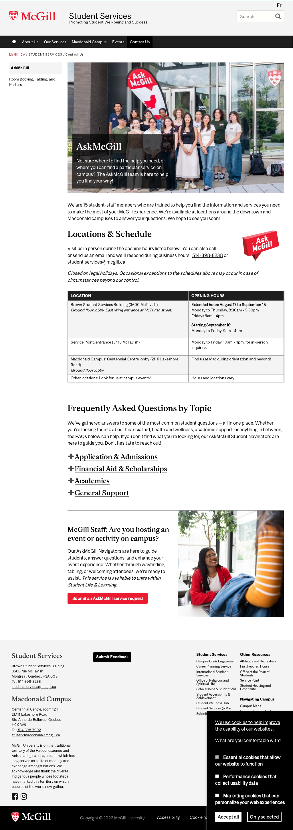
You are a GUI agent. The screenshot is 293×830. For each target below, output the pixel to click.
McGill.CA (17, 54)
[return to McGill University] (31, 818)
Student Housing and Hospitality (255, 687)
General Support (102, 493)
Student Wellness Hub (212, 703)
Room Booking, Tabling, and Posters (32, 82)
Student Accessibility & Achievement (213, 696)
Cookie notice (202, 817)
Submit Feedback (112, 656)
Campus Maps (250, 706)
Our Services (55, 42)
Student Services (100, 16)
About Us (30, 42)
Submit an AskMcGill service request (107, 598)
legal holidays (103, 273)
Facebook (15, 796)
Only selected (264, 816)
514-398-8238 (207, 255)
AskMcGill (20, 68)
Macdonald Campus (89, 42)
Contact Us (140, 42)
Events (118, 42)
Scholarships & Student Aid (216, 689)
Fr (279, 5)
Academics (92, 481)
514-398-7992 (29, 730)
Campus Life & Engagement (216, 661)
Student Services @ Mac (214, 708)
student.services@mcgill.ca (96, 261)
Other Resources (255, 654)
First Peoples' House (254, 666)
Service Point (249, 680)
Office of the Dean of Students (255, 673)
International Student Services (212, 673)
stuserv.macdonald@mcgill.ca (36, 735)
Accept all (228, 816)
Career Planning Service (213, 666)
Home (14, 42)
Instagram (24, 796)
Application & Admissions (116, 457)
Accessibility (168, 817)
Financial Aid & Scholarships (121, 469)
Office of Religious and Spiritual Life (212, 682)
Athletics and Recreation (258, 661)
